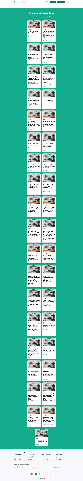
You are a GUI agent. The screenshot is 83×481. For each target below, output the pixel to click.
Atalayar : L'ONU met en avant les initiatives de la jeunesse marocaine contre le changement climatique (49, 79)
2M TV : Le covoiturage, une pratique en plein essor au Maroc (33, 373)
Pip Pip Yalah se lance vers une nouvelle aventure (33, 56)
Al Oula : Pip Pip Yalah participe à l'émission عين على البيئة (34, 145)
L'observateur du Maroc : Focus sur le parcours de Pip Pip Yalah (49, 166)
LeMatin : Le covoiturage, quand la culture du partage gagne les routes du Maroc (33, 396)
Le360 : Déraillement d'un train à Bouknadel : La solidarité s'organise (48, 350)
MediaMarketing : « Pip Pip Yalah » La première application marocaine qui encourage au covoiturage (48, 420)
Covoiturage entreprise (36, 467)
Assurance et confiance (56, 467)
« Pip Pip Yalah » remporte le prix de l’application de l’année (48, 257)
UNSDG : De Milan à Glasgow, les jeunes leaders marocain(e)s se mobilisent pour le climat (34, 123)
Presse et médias (35, 464)
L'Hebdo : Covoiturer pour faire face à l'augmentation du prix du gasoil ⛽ (48, 56)
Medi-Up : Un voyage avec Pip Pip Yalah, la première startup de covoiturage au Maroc (48, 145)
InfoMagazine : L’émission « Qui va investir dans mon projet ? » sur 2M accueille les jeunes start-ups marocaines (49, 210)
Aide (33, 468)
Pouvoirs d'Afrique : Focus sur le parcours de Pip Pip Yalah (34, 166)
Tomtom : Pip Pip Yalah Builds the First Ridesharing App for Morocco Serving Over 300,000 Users (33, 351)
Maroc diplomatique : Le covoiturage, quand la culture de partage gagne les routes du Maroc (49, 396)
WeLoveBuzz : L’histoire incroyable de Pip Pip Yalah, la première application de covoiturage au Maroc (33, 210)
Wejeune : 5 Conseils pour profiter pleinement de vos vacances (34, 419)
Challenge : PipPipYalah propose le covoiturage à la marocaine (49, 325)
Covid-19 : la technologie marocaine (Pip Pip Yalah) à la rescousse (48, 278)
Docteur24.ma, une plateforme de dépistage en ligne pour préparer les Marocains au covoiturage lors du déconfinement (34, 280)
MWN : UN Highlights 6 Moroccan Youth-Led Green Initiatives (33, 102)
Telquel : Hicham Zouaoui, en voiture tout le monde (48, 302)
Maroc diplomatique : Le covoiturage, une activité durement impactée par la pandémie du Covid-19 (34, 303)
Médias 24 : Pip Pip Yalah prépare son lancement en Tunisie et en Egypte (49, 123)
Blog (33, 465)
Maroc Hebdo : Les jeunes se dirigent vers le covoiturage (34, 257)
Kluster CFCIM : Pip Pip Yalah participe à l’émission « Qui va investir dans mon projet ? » (49, 187)
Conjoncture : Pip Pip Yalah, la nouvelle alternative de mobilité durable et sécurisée (33, 79)
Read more (30, 36)
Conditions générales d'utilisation (57, 464)
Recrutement (54, 465)
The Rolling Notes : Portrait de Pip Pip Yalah (41, 440)
